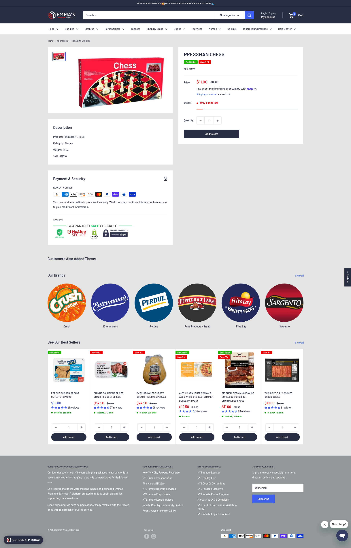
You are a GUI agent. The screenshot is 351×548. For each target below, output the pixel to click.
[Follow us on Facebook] (146, 536)
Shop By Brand (155, 28)
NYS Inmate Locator (208, 472)
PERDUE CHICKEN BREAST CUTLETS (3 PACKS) (65, 395)
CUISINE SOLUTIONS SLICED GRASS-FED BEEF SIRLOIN (108, 395)
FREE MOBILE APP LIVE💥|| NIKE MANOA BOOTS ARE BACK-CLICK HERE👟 (175, 3)
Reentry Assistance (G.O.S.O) (159, 510)
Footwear (196, 28)
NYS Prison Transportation (157, 478)
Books (177, 28)
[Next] (303, 396)
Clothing (89, 28)
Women (212, 28)
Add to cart (211, 134)
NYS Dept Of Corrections (211, 483)
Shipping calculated (207, 94)
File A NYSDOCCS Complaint (213, 499)
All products (62, 41)
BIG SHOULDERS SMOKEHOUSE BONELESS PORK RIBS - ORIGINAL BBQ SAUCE (238, 397)
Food (51, 28)
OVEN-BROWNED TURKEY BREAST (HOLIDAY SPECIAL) (151, 395)
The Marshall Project (154, 483)
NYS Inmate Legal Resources (213, 514)
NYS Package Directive (210, 488)
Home (50, 41)
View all (299, 275)
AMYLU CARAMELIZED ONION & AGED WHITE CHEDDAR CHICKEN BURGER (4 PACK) (196, 397)
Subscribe (263, 498)
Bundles (69, 28)
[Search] (249, 15)
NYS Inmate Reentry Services (159, 488)
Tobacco (135, 28)
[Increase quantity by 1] (217, 120)
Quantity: (189, 120)
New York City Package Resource (161, 472)
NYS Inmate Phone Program (213, 494)
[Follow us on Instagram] (153, 536)
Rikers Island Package (255, 28)
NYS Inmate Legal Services (158, 499)
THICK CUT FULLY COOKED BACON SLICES (278, 395)
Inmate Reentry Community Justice (163, 505)
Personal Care (112, 28)
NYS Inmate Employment (157, 494)
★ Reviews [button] (347, 277)
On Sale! (232, 28)
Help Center (285, 28)
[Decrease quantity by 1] (200, 120)
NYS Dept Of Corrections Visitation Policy (217, 507)
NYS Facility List (206, 478)
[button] (23, 540)
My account (268, 17)
